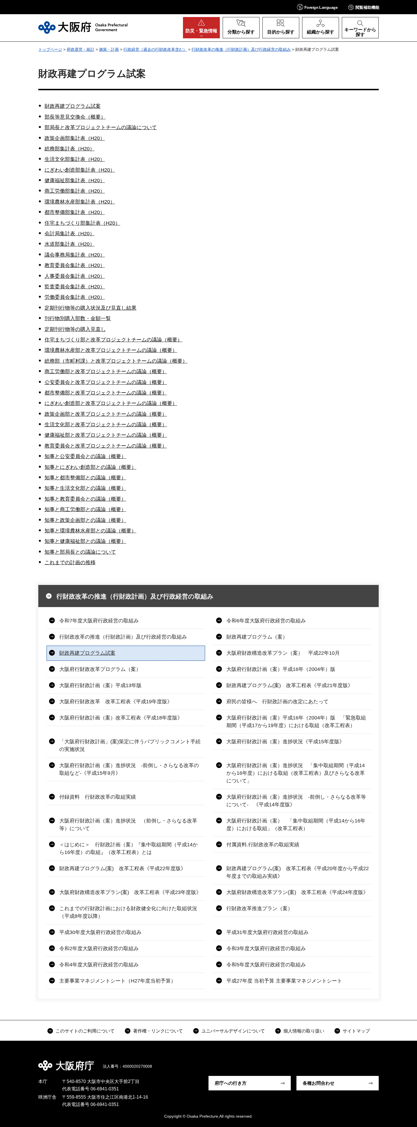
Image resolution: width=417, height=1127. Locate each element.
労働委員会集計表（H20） (75, 297)
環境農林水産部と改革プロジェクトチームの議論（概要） (111, 350)
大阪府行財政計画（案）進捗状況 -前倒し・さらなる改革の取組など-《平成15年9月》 (129, 769)
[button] (317, 7)
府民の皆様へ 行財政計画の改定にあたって (277, 701)
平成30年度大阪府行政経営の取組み (100, 932)
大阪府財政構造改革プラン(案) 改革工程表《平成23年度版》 (130, 892)
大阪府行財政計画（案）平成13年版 (100, 685)
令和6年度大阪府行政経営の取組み (266, 621)
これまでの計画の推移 (70, 562)
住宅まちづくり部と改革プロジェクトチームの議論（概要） (113, 340)
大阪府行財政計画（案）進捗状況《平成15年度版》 (285, 741)
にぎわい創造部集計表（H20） (80, 170)
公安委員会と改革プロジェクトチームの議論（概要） (106, 382)
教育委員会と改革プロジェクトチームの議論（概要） (106, 446)
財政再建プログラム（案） (257, 637)
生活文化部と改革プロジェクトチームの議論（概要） (106, 424)
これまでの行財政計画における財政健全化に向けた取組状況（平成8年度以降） (128, 912)
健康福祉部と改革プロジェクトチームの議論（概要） (106, 435)
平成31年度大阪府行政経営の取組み (267, 932)
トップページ (50, 49)
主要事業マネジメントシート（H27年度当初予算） (117, 981)
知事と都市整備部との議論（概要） (85, 477)
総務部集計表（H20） (70, 149)
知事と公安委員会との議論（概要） (85, 456)
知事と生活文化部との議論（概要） (85, 488)
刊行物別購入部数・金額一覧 (78, 318)
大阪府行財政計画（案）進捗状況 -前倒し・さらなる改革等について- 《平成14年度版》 (296, 800)
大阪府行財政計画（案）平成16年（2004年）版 (280, 669)
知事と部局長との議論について (80, 552)
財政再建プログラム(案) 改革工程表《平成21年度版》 (289, 685)
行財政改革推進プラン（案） (259, 908)
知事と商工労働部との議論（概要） (85, 509)
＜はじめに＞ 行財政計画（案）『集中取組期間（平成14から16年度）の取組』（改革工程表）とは (128, 848)
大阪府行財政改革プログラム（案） (100, 669)
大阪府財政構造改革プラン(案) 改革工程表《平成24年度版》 (297, 892)
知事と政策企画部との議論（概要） (85, 520)
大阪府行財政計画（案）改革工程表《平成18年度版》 (120, 718)
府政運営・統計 (80, 49)
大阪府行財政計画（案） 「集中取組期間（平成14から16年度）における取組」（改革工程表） (295, 824)
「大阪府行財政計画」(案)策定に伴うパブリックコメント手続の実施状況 (130, 745)
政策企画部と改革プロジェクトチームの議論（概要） (106, 414)
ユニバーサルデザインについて (233, 1031)
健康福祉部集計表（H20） (75, 180)
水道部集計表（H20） (70, 244)
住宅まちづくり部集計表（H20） (82, 223)
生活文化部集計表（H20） (75, 159)
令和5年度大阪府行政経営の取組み (266, 965)
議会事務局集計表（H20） (75, 255)
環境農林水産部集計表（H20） (80, 202)
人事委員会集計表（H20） (75, 276)
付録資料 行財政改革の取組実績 (97, 797)
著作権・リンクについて (158, 1031)
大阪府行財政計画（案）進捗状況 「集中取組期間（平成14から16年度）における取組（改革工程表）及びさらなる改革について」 (295, 773)
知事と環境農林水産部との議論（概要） (90, 531)
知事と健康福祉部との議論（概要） (85, 541)
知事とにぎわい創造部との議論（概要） (90, 467)
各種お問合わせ (318, 1083)
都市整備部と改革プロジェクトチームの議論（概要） (106, 393)
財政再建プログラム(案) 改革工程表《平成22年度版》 (122, 868)
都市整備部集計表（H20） (75, 212)
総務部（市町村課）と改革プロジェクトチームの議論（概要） (116, 361)
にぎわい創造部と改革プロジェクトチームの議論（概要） (111, 403)
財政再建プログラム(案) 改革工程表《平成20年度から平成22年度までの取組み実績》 (297, 872)
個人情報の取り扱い (303, 1031)
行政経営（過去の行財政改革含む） (155, 49)
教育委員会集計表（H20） (75, 265)
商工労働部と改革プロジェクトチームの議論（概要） (106, 371)
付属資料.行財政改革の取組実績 (262, 844)
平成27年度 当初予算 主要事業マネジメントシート (284, 981)
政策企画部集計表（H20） (75, 138)
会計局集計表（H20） (70, 233)
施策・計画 (109, 49)
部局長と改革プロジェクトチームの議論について (101, 127)
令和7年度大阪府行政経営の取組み (99, 621)
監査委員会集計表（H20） (75, 286)
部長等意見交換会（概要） (75, 117)
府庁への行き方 (231, 1083)
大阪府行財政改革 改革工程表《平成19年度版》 (115, 701)
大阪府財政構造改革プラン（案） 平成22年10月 (283, 653)
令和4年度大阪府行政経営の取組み (99, 965)
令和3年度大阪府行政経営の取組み (266, 948)
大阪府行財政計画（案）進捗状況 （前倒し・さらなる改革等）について (128, 824)
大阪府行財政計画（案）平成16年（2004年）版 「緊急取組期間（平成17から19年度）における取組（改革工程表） (296, 721)
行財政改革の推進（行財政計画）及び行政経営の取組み (241, 49)
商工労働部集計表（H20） (75, 191)
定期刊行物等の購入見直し (75, 329)
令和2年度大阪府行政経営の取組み (99, 948)
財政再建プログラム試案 (73, 106)
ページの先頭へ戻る (381, 1061)
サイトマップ (356, 1031)
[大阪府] (83, 27)
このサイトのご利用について (85, 1031)
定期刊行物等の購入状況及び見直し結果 (90, 308)
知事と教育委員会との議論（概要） (85, 499)
